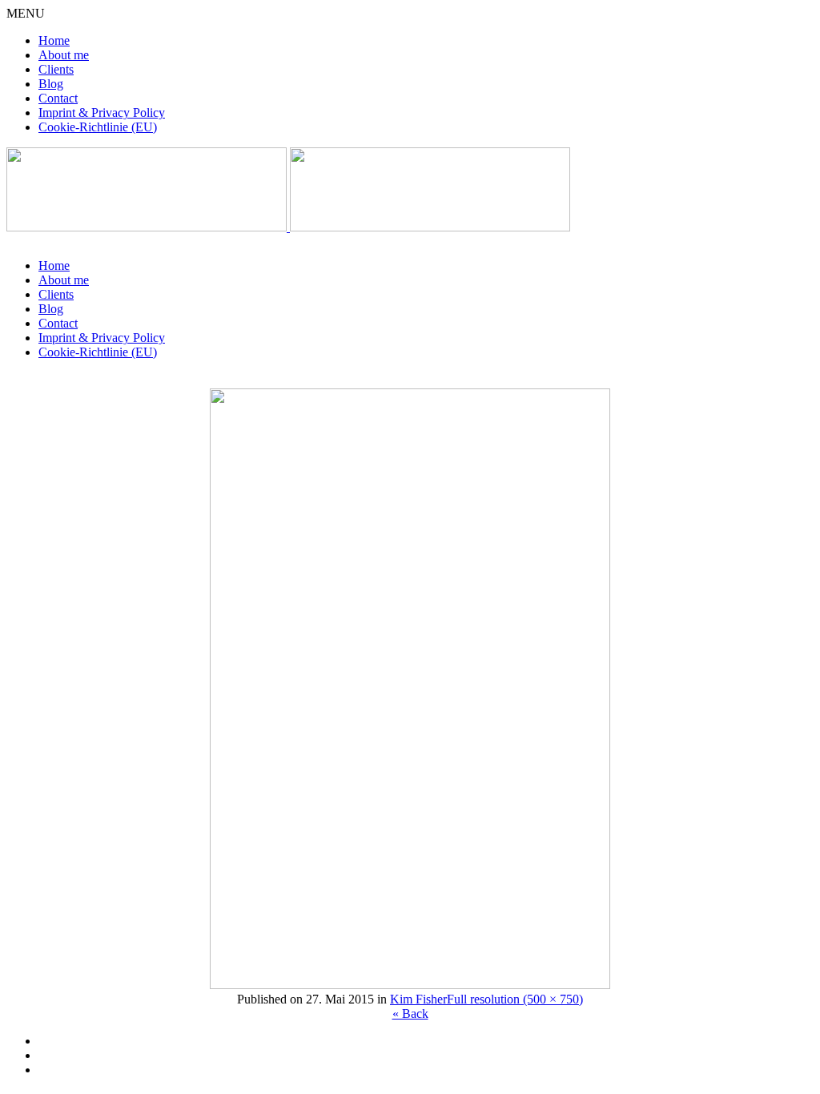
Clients (56, 69)
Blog (50, 83)
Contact (58, 98)
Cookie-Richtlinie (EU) (97, 127)
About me (63, 55)
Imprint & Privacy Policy (101, 112)
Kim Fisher (418, 999)
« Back (410, 1013)
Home (54, 40)
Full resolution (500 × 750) (515, 999)
